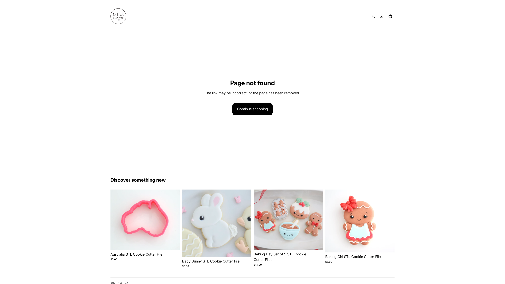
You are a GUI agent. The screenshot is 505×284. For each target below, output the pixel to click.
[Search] (373, 16)
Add (248, 250)
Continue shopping (252, 109)
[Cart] (390, 16)
